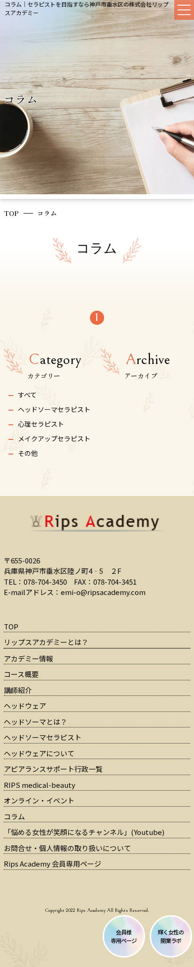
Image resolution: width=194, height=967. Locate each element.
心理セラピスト (41, 424)
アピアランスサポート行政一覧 (53, 769)
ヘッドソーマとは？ (35, 722)
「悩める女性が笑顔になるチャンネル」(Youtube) (84, 832)
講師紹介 (18, 690)
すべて (27, 394)
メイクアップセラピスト (54, 438)
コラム (14, 816)
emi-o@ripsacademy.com (103, 592)
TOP (11, 213)
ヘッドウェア (25, 706)
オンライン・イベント (39, 800)
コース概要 (21, 674)
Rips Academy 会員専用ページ (52, 863)
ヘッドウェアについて (39, 753)
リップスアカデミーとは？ (46, 642)
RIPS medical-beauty (39, 785)
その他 (28, 453)
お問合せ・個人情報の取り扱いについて (67, 848)
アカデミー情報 (28, 658)
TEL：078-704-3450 (35, 582)
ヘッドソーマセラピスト (54, 409)
